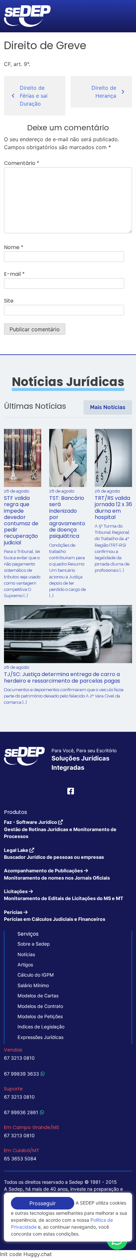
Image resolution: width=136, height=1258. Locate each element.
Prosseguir (42, 1203)
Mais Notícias (107, 407)
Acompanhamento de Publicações (57, 874)
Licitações (63, 894)
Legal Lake (54, 853)
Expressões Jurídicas (40, 1037)
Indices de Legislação (40, 1026)
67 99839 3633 (21, 1074)
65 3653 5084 (20, 1158)
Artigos (25, 964)
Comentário (21, 163)
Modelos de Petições (40, 1016)
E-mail (14, 274)
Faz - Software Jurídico (60, 829)
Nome (13, 247)
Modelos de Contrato (40, 1006)
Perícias (54, 915)
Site (9, 301)
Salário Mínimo (33, 985)
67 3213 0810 (19, 1058)
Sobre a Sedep (33, 944)
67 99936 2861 (21, 1112)
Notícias (26, 954)
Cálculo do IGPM (35, 975)
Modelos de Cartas (37, 995)
